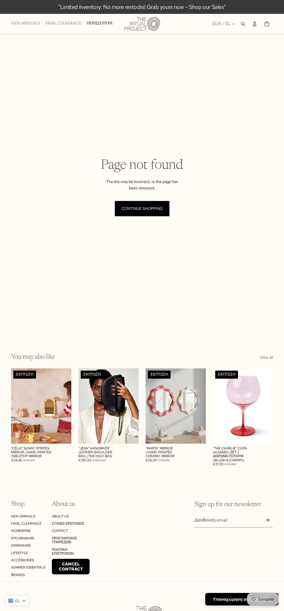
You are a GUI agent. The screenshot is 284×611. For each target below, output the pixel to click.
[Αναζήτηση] (243, 24)
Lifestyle (19, 553)
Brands (18, 575)
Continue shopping (142, 208)
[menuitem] (99, 23)
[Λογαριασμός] (254, 24)
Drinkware (21, 545)
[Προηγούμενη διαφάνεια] (17, 406)
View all (266, 357)
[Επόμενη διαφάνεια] (65, 406)
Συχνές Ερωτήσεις (68, 523)
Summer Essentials (28, 567)
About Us (60, 516)
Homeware (21, 531)
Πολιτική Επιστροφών (63, 551)
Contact (60, 531)
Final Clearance (26, 523)
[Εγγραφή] (267, 520)
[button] (17, 600)
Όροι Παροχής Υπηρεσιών (64, 540)
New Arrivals (23, 516)
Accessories (22, 560)
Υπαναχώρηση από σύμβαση (242, 599)
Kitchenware (22, 538)
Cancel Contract (71, 566)
